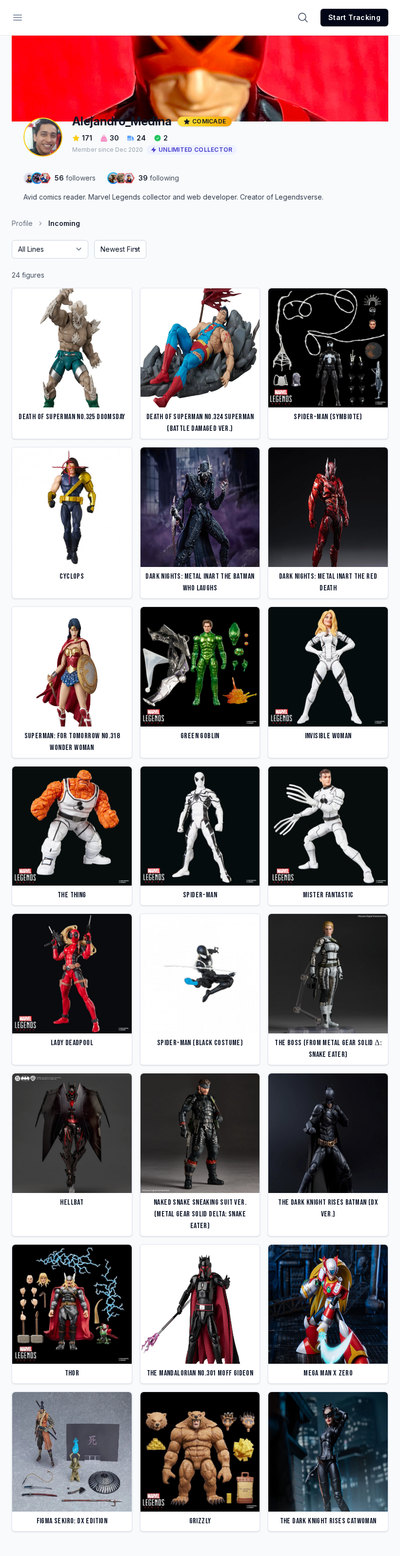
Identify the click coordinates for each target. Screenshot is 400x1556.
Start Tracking (354, 17)
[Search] (303, 17)
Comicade (209, 121)
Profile (22, 223)
